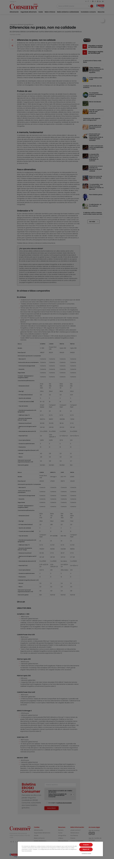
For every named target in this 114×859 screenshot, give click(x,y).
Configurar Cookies (86, 853)
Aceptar (86, 845)
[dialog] (60, 849)
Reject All (86, 849)
